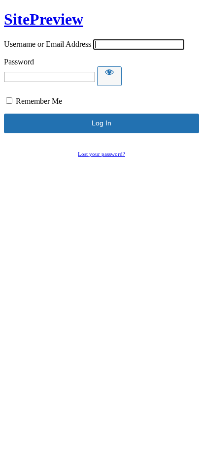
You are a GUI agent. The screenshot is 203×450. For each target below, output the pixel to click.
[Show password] (109, 76)
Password (19, 62)
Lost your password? (101, 154)
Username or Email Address (47, 44)
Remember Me (39, 101)
